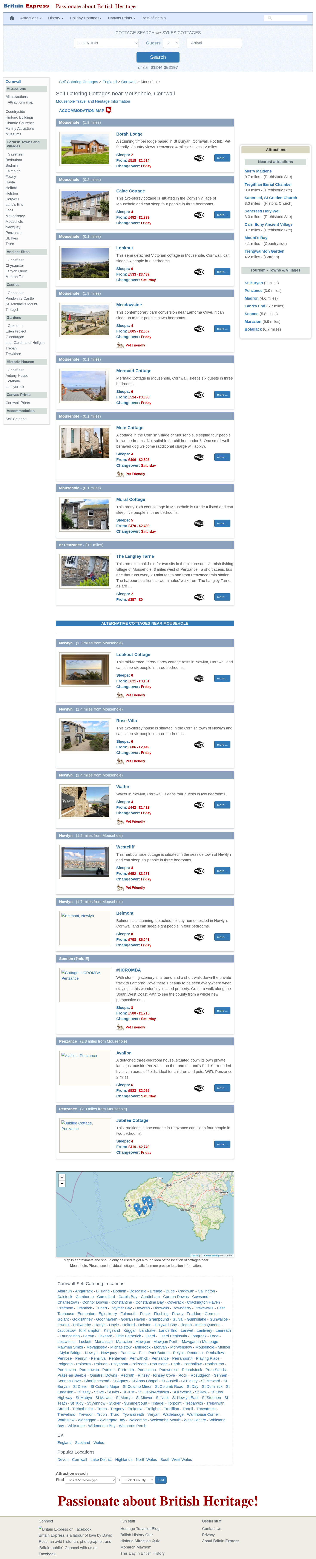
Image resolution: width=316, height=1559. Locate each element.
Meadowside (129, 304)
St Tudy (76, 1403)
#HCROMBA (128, 970)
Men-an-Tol (14, 277)
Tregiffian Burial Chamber (268, 184)
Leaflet (195, 1255)
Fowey (177, 1314)
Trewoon (86, 1414)
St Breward (210, 1381)
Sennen (220, 1375)
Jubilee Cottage (132, 1120)
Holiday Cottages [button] (84, 18)
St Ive (99, 1392)
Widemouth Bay (101, 1426)
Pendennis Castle (20, 298)
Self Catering (16, 419)
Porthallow (193, 1364)
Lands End (168, 1330)
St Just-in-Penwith (153, 1392)
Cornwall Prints (18, 403)
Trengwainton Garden (264, 251)
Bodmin (119, 1291)
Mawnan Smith (70, 1347)
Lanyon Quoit (16, 271)
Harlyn (100, 1325)
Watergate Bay (112, 1420)
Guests (154, 43)
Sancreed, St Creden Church (271, 198)
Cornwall (128, 82)
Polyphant (119, 1364)
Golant (63, 1319)
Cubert (101, 1308)
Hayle (114, 1325)
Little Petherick (128, 1336)
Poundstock (192, 1370)
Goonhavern (106, 1319)
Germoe (212, 1314)
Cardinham (150, 1297)
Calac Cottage (130, 191)
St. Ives (12, 238)
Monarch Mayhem (135, 1547)
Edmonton (86, 1314)
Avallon (124, 1053)
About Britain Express (220, 1540)
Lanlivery (204, 1330)
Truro (114, 1414)
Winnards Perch (132, 1426)
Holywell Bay (166, 1325)
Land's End (14, 205)
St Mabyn (84, 1398)
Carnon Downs (176, 1297)
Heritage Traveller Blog (140, 1528)
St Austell (170, 1381)
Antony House (17, 376)
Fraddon (194, 1314)
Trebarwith (194, 1403)
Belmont (124, 913)
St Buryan (254, 283)
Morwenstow (181, 1347)
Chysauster (15, 266)
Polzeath (139, 1364)
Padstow (128, 1353)
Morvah (160, 1347)
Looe (214, 1336)
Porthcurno (214, 1364)
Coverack (175, 1302)
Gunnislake (196, 1319)
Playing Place (207, 1358)
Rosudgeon (200, 1375)
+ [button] (62, 1177)
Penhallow (215, 1353)
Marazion (124, 1341)
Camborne (85, 1297)
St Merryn (124, 1398)
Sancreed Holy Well (263, 211)
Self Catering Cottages (78, 82)
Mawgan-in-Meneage (200, 1341)
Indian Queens (207, 1325)
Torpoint (174, 1403)
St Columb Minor (137, 1386)
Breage (156, 1291)
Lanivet (187, 1330)
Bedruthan (14, 160)
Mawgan (142, 1341)
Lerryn (88, 1336)
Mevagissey (96, 1347)
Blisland (103, 1291)
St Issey (84, 1392)
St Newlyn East (185, 1398)
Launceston (70, 1336)
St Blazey (189, 1381)
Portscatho (146, 1370)
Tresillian (171, 1409)
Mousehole (204, 1347)
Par (142, 1353)
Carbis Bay (127, 1297)
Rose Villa (126, 720)
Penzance (160, 1358)
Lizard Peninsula (172, 1336)
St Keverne (182, 1392)
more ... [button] (222, 158)
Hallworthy (82, 1325)
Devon (63, 1459)
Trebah (11, 348)
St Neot (162, 1398)
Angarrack (84, 1291)
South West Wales (176, 1459)
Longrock (198, 1336)
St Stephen (211, 1398)
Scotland (82, 1442)
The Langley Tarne (135, 556)
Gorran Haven (133, 1319)
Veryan (153, 1414)
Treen (102, 1409)
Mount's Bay (256, 238)
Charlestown (68, 1302)
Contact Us (211, 1528)
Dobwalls (161, 1308)
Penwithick (139, 1358)
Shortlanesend (96, 1381)
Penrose (64, 1358)
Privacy (208, 1534)
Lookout (124, 248)
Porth (175, 1364)
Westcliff (125, 847)
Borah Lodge (129, 134)
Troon (102, 1414)
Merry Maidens (258, 171)
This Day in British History (142, 1553)
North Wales (146, 1459)
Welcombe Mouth (165, 1420)
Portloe (108, 1370)
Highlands (123, 1459)
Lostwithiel (66, 1341)
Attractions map (20, 102)
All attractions (17, 97)
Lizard (149, 1336)
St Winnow (96, 1403)
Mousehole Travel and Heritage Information (93, 101)
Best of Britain (154, 18)
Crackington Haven (203, 1302)
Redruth (127, 1375)
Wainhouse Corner (203, 1414)
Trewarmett (206, 1409)
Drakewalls (204, 1308)
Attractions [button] (30, 18)
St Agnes (120, 1381)
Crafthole (65, 1308)
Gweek (63, 1325)
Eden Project (16, 331)
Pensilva (98, 1358)
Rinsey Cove (164, 1375)
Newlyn (91, 1353)
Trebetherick (83, 1409)
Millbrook (142, 1347)
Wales (99, 1442)
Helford (128, 1325)
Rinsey (144, 1375)
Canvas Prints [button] (120, 18)
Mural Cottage (130, 499)
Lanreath (223, 1330)
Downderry (181, 1308)
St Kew (201, 1392)
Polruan (100, 1364)
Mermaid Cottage (133, 370)
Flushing (161, 1314)
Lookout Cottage (133, 654)
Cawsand (200, 1297)
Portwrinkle (168, 1370)
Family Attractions (20, 129)
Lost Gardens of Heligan (25, 343)
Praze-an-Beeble (71, 1375)
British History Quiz (136, 1534)
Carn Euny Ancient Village (269, 224)
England (110, 82)
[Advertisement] (26, 493)
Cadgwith (186, 1291)
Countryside (15, 112)
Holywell (12, 199)
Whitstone (76, 1426)
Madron (252, 298)
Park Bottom (159, 1353)
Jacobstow (66, 1330)
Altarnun (64, 1291)
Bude (170, 1291)
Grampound (159, 1319)
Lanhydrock (15, 387)
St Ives (113, 1392)
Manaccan (104, 1341)
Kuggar (129, 1330)
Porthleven (66, 1370)
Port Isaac (158, 1364)
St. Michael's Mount (21, 304)
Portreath (126, 1370)
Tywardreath (133, 1414)
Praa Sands (216, 1370)
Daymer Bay (121, 1308)
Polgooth (65, 1364)
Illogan (186, 1325)
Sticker (115, 1403)
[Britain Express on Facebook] (65, 1528)
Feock (145, 1314)
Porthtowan (89, 1370)
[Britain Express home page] (26, 6)
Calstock (64, 1297)
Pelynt (178, 1353)
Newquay (109, 1353)
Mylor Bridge (70, 1353)
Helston (144, 1325)
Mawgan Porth (165, 1341)
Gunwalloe (219, 1319)
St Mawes (103, 1398)
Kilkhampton (89, 1330)
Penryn (81, 1358)
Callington (206, 1291)
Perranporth (182, 1358)
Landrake (147, 1330)
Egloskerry (108, 1314)
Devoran (142, 1308)
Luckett (85, 1341)
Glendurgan (15, 337)
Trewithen (13, 354)
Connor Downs (95, 1302)
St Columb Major (105, 1386)
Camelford (106, 1297)
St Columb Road (169, 1386)
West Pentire (195, 1420)
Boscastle (138, 1291)
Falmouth (128, 1314)
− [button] (62, 1183)
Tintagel (157, 1403)
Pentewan (117, 1358)
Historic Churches (20, 123)
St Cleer (80, 1386)
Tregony (117, 1409)
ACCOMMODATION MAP (81, 110)
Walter (122, 786)
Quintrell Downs (103, 1375)
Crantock (84, 1308)
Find (60, 1480)
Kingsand (112, 1330)
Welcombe (138, 1420)
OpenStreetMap (211, 1255)
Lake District (101, 1459)
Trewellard (66, 1414)
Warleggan (87, 1420)
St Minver (144, 1398)
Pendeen (195, 1353)
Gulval (177, 1319)
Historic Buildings (20, 117)
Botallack (253, 329)
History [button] (54, 18)
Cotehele (13, 381)
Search (158, 57)
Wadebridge (173, 1414)
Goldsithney (82, 1319)
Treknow (135, 1409)
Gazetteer (16, 154)
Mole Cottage (129, 427)
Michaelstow (121, 1347)
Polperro (83, 1364)
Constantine (121, 1302)
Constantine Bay (149, 1302)
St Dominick (212, 1386)
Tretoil (188, 1409)
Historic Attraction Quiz (140, 1540)
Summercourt (135, 1403)
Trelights (153, 1409)
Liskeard (105, 1336)
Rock (182, 1375)
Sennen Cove (69, 1381)
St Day (192, 1386)
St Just (128, 1392)
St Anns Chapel (145, 1381)
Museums (13, 134)
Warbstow (65, 1420)
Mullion (224, 1347)
